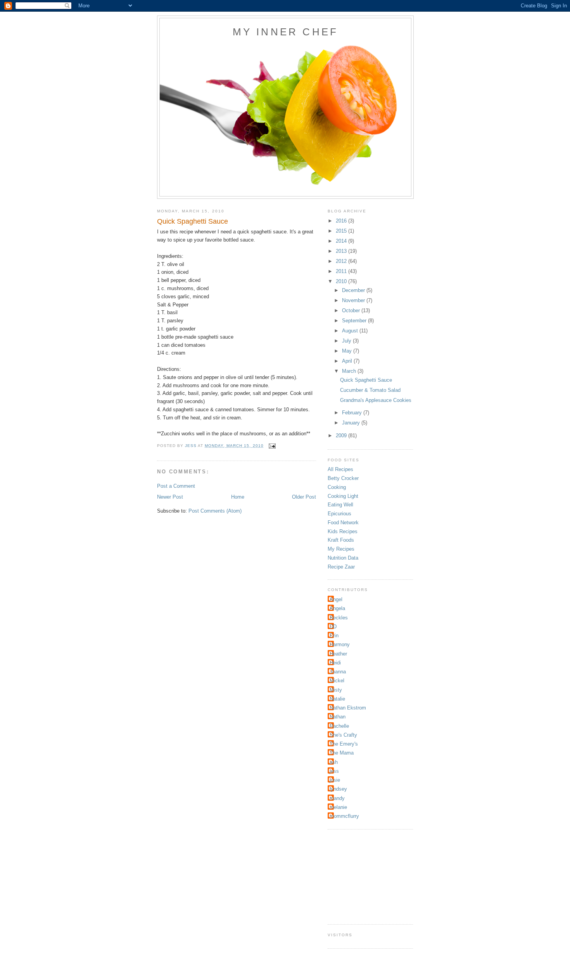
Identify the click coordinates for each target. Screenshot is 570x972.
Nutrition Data (343, 558)
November (354, 300)
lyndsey (338, 789)
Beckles (339, 618)
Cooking (337, 487)
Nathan (337, 717)
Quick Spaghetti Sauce (366, 380)
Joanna (338, 672)
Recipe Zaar (341, 567)
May (347, 351)
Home (237, 497)
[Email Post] (272, 445)
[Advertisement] (366, 876)
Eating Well (340, 505)
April (348, 361)
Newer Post (170, 497)
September (355, 320)
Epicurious (339, 513)
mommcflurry (344, 816)
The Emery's (344, 744)
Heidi (335, 663)
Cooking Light (343, 496)
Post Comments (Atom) (215, 511)
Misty (336, 690)
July (347, 341)
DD (333, 626)
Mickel (337, 680)
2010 (342, 281)
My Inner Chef (286, 32)
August (350, 331)
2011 (342, 271)
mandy (337, 798)
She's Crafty (343, 735)
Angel (336, 599)
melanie (338, 807)
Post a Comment (176, 486)
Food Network (343, 522)
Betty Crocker (343, 478)
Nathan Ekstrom (348, 708)
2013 (342, 251)
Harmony (340, 644)
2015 (342, 231)
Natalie (337, 699)
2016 (342, 221)
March (350, 371)
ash (334, 762)
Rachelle (339, 726)
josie (335, 780)
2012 (342, 261)
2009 (342, 435)
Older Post (304, 497)
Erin (334, 635)
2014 (342, 241)
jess (334, 771)
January (351, 423)
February (352, 413)
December (354, 290)
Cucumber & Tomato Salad (370, 390)
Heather (338, 654)
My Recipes (341, 549)
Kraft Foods (341, 540)
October (351, 310)
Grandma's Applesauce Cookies (375, 400)
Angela (337, 608)
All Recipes (340, 469)
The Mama (342, 753)
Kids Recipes (343, 531)
